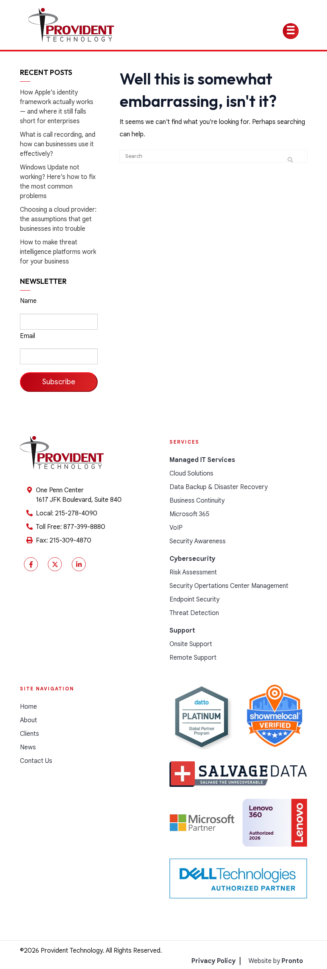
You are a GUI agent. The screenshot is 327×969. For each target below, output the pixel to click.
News (28, 747)
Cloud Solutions (191, 474)
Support (182, 631)
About (28, 720)
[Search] (290, 160)
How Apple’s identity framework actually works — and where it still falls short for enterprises (56, 106)
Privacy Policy (213, 961)
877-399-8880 (84, 527)
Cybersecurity (192, 559)
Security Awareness (197, 541)
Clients (29, 734)
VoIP (176, 528)
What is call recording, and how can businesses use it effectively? (57, 144)
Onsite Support (190, 644)
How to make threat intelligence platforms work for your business (58, 251)
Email (27, 336)
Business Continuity (197, 501)
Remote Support (193, 658)
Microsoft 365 (189, 514)
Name (28, 301)
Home (28, 707)
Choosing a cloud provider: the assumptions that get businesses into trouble (58, 219)
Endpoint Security (194, 599)
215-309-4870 (70, 540)
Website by (275, 961)
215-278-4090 (76, 513)
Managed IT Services (202, 460)
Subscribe (58, 381)
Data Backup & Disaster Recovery (218, 487)
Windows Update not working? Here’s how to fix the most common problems (58, 181)
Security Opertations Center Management (228, 586)
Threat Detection (194, 613)
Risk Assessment (193, 572)
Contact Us (36, 761)
